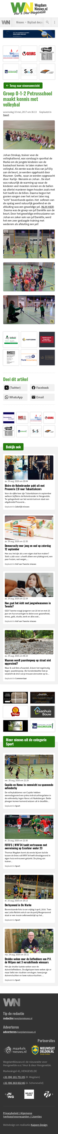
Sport (6, 115)
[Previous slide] (5, 1094)
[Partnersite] (15, 1050)
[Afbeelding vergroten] (29, 134)
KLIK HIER (47, 207)
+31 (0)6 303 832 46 (14, 1083)
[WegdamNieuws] (29, 8)
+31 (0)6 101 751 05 (14, 1077)
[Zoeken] (47, 22)
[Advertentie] (11, 54)
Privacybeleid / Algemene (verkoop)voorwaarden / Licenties (22, 1114)
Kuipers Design (39, 1125)
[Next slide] (52, 1094)
